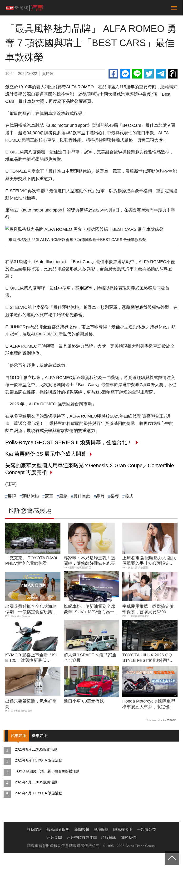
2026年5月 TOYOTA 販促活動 (38, 793)
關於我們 (128, 838)
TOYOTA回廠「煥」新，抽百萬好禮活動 (47, 771)
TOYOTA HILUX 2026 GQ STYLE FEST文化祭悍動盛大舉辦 (148, 658)
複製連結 (173, 74)
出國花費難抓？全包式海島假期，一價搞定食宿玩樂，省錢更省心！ (31, 609)
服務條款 (101, 829)
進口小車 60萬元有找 (84, 701)
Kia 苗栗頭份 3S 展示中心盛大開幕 (45, 454)
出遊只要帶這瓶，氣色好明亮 (31, 704)
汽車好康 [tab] (18, 736)
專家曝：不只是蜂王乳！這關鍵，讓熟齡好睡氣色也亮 (89, 560)
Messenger (125, 74)
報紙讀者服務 (58, 829)
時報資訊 (108, 838)
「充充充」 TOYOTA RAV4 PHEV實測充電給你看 (31, 560)
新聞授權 (81, 829)
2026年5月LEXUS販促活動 (36, 782)
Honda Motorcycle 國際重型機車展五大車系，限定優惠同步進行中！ (148, 704)
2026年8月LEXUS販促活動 (36, 749)
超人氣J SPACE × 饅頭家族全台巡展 (90, 658)
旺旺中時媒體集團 (82, 838)
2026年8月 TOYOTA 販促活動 (38, 760)
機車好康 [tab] (39, 736)
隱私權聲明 (122, 829)
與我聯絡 (34, 829)
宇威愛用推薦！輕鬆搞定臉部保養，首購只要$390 (148, 609)
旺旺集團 (54, 838)
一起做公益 (146, 829)
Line (137, 74)
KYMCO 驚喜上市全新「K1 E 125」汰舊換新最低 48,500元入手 (31, 658)
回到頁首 (172, 858)
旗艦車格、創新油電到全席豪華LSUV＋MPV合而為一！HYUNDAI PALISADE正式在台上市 (91, 609)
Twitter (149, 74)
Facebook (113, 74)
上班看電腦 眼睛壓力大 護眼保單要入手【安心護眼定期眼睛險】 (149, 560)
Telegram (161, 74)
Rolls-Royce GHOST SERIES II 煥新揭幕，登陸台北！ (68, 442)
